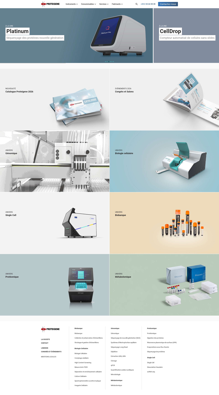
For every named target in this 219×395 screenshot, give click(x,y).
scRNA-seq (151, 372)
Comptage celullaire (82, 358)
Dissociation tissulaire (155, 367)
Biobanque (78, 328)
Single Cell (151, 357)
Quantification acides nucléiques (122, 370)
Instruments (71, 4)
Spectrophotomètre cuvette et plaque (88, 381)
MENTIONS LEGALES (48, 357)
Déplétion (114, 352)
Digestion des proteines (155, 338)
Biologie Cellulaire (81, 348)
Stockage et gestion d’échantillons (87, 342)
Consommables (87, 4)
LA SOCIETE (45, 339)
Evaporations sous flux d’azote (158, 347)
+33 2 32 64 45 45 (148, 4)
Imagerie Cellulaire (81, 385)
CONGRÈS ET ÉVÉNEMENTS (51, 352)
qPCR (113, 365)
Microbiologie (115, 374)
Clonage (114, 361)
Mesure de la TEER (81, 367)
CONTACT (44, 343)
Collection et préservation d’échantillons (89, 338)
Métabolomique (116, 380)
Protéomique (152, 328)
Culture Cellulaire (80, 376)
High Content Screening (83, 363)
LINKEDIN (44, 348)
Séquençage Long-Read (119, 347)
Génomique (115, 328)
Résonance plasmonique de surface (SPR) (162, 342)
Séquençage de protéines (156, 352)
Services (102, 4)
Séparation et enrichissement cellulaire (88, 372)
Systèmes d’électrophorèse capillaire (123, 342)
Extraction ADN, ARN (118, 356)
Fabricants (116, 4)
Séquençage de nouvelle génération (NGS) (125, 338)
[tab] (105, 61)
